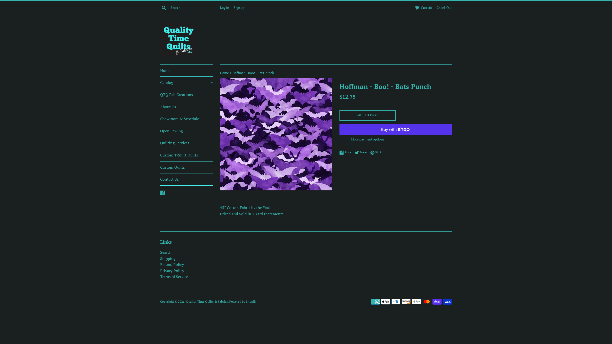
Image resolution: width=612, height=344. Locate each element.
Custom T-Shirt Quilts (179, 155)
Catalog (186, 82)
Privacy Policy (172, 270)
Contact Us (169, 179)
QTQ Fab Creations (176, 94)
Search (165, 252)
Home (165, 70)
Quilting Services (174, 142)
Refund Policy (172, 264)
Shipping (167, 258)
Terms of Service (174, 276)
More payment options (367, 139)
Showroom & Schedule (179, 118)
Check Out (444, 7)
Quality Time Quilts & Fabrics (207, 302)
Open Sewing (171, 131)
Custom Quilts (172, 167)
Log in (224, 7)
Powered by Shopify (243, 302)
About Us (168, 106)
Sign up (239, 7)
